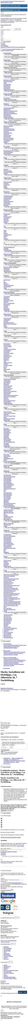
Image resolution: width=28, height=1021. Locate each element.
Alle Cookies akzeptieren (6, 1018)
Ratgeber (6, 975)
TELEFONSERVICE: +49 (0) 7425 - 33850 (10, 6)
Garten (24, 645)
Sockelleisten (7, 665)
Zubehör (12, 665)
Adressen (16, 47)
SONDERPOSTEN (8, 647)
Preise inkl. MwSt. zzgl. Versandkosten (9, 737)
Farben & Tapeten (18, 645)
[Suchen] (16, 29)
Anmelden (3, 44)
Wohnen (6, 646)
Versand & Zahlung (8, 956)
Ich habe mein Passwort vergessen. (9, 851)
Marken (15, 647)
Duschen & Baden (8, 653)
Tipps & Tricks (7, 950)
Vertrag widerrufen (5, 941)
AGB (15, 884)
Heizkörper (15, 653)
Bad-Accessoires (21, 652)
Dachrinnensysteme (8, 658)
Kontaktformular (12, 940)
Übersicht (3, 47)
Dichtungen (16, 658)
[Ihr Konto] (2, 39)
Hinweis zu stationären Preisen (11, 970)
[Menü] (2, 27)
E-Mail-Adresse (5, 879)
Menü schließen (6, 41)
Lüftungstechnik (8, 662)
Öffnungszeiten (7, 966)
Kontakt (5, 957)
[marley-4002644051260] (14, 690)
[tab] (14, 760)
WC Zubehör (15, 654)
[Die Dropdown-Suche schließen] (19, 29)
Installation (6, 661)
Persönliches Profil (9, 47)
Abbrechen (3, 854)
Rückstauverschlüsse (19, 664)
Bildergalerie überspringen (7, 688)
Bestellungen (22, 47)
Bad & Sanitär (7, 645)
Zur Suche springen (18, 1)
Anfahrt (5, 965)
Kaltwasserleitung (13, 661)
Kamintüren (20, 661)
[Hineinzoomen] (8, 723)
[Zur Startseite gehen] (6, 25)
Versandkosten (4, 987)
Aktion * (3, 878)
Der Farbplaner (7, 949)
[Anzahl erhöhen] (11, 747)
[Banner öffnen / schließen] (2, 12)
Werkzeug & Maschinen (13, 646)
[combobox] (7, 30)
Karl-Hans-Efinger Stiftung (10, 978)
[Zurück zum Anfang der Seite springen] (2, 1010)
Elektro (12, 645)
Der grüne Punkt (7, 971)
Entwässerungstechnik (9, 660)
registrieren (5, 45)
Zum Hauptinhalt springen (7, 1)
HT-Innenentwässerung (19, 660)
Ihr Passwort (4, 850)
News (5, 974)
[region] (14, 708)
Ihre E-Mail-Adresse (6, 848)
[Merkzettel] (1, 36)
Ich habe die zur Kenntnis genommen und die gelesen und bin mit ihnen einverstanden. (14, 884)
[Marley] (14, 684)
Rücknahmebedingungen (9, 977)
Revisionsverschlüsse (9, 664)
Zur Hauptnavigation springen (13, 2)
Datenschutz (6, 953)
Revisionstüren (15, 662)
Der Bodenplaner (8, 948)
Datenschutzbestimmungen (14, 882)
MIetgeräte (6, 946)
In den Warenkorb (5, 750)
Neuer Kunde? (20, 846)
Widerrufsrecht (7, 955)
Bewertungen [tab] (7, 763)
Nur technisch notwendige (6, 1016)
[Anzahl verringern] (3, 747)
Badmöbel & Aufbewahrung (10, 652)
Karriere (5, 969)
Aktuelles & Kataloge (9, 973)
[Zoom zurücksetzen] (5, 723)
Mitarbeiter (6, 967)
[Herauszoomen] (2, 723)
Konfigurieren (16, 1016)
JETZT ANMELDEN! (6, 16)
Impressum (6, 959)
